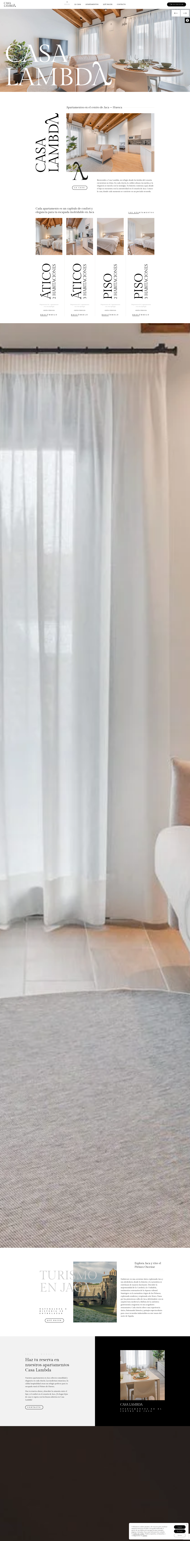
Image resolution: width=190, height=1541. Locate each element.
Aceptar (179, 1527)
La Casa (77, 4)
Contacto (121, 4)
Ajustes (180, 1535)
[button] (187, 20)
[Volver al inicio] (10, 4)
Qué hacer (107, 4)
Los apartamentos (141, 212)
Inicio (67, 4)
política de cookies (138, 1534)
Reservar (177, 4)
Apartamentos (92, 4)
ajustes (145, 1535)
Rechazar (180, 1531)
